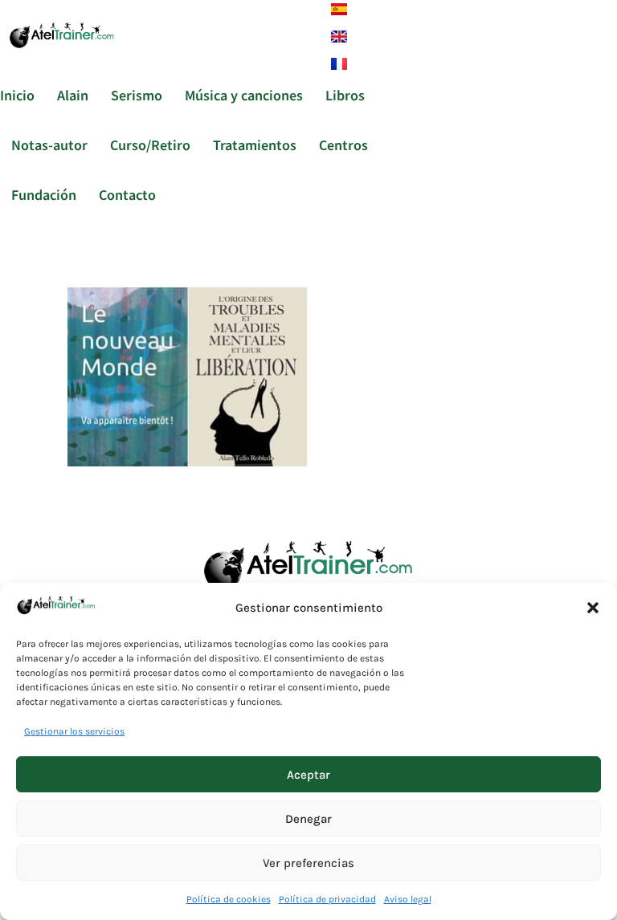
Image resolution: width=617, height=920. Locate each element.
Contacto (127, 194)
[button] (593, 608)
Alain (72, 94)
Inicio (17, 94)
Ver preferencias (308, 863)
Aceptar (308, 774)
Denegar (308, 819)
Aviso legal (407, 899)
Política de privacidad (327, 899)
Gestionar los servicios (74, 731)
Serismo (136, 94)
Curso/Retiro (150, 144)
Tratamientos (254, 144)
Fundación (43, 194)
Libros (345, 94)
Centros (343, 144)
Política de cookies (228, 899)
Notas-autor (49, 144)
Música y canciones (244, 94)
